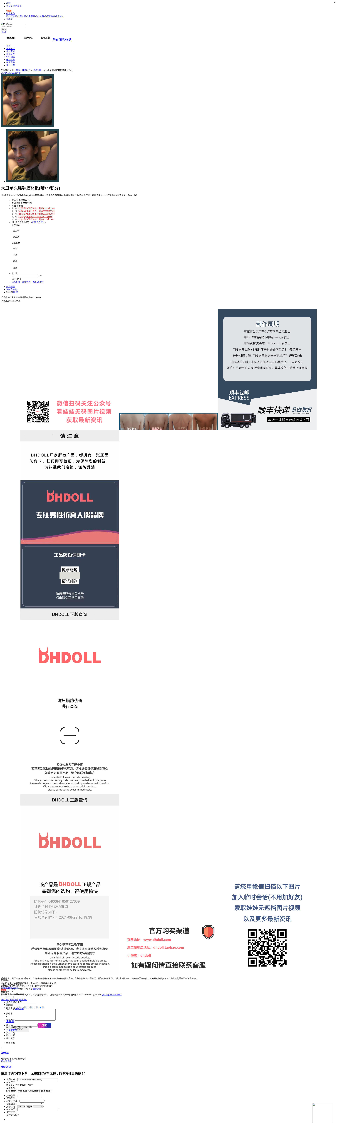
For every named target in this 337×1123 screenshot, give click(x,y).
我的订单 (10, 16)
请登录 (9, 6)
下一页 (11, 997)
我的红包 (37, 16)
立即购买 (26, 282)
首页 (8, 46)
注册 (21, 1009)
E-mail (9, 1005)
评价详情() (11, 289)
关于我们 (10, 62)
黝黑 (35, 1091)
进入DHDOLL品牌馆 (11, 73)
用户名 (9, 1002)
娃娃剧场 (10, 57)
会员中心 (10, 13)
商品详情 (10, 287)
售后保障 (10, 60)
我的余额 (28, 16)
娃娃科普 (10, 54)
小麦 (23, 1091)
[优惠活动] (23, 208)
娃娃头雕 (37, 70)
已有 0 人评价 (38, 222)
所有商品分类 (61, 40)
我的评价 (19, 16)
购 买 (15, 292)
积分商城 (10, 51)
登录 (17, 1009)
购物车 (8, 11)
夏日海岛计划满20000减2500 (41, 211)
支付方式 (5, 999)
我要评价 (37, 989)
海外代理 (10, 65)
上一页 (4, 997)
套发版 (12, 1085)
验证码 (9, 1025)
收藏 (8, 3)
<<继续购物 (6, 988)
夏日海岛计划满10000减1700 (41, 208)
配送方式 (14, 999)
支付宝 (12, 1115)
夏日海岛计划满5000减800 (40, 217)
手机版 (9, 19)
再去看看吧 (11, 1030)
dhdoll (3, 32)
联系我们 (23, 999)
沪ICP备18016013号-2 (112, 995)
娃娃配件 (10, 48)
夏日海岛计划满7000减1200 (40, 219)
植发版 (26, 1085)
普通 (46, 1091)
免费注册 (17, 6)
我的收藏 (46, 16)
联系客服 (16, 282)
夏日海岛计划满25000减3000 (41, 214)
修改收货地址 (57, 16)
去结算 (15, 988)
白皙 (11, 1091)
